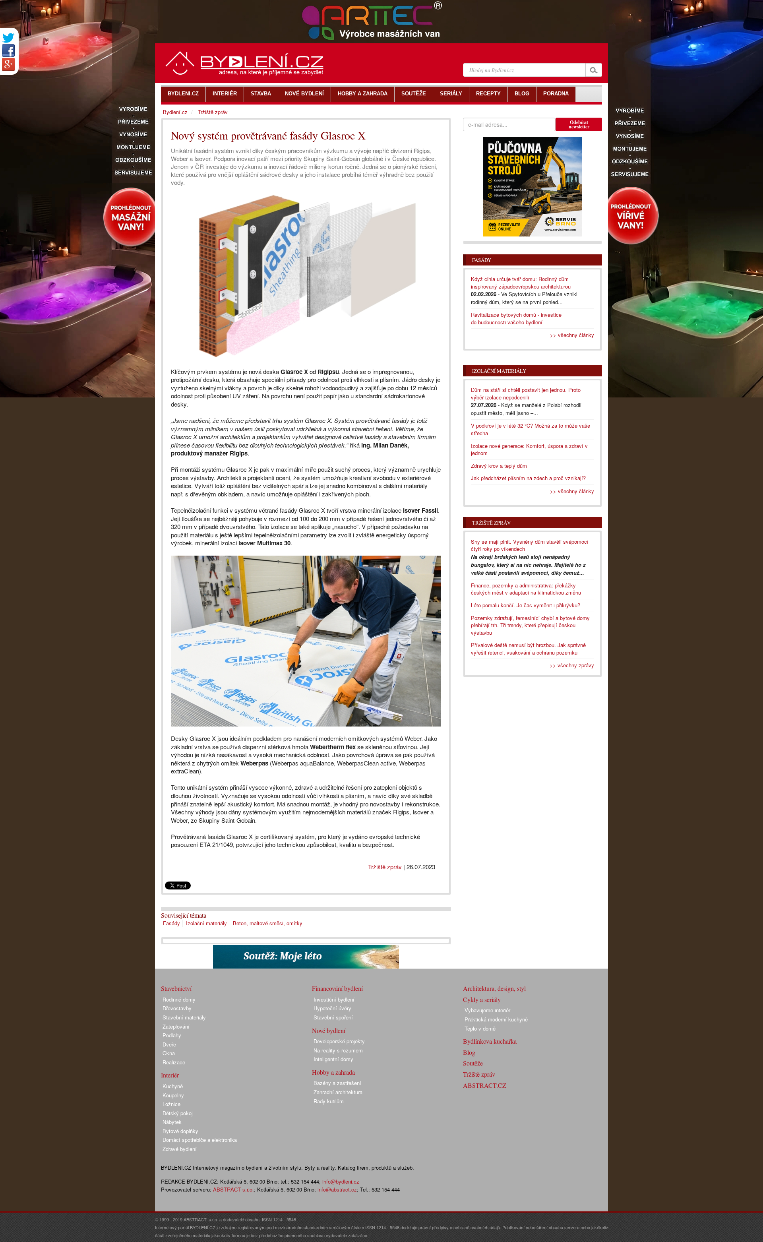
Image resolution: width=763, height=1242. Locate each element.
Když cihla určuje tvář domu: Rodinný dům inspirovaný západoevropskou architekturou (521, 282)
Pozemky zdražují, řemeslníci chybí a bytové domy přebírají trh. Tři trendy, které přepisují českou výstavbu (530, 625)
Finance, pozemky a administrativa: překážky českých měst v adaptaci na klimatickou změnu (526, 589)
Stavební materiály (184, 1017)
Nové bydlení (328, 1030)
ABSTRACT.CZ (484, 1085)
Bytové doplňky (180, 1131)
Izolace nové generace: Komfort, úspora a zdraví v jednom (529, 449)
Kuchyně (173, 1086)
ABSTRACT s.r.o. (233, 1189)
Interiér (170, 1075)
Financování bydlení (337, 988)
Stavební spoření (333, 1017)
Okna (169, 1053)
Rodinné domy (179, 999)
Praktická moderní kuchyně (496, 1019)
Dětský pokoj (178, 1113)
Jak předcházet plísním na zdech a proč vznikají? (528, 478)
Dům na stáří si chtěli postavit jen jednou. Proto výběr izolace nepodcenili (526, 393)
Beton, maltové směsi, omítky (267, 923)
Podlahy (172, 1035)
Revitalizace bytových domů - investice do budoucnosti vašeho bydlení (516, 318)
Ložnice (171, 1104)
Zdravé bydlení (180, 1149)
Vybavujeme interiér (487, 1010)
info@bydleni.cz (340, 1181)
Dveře (169, 1044)
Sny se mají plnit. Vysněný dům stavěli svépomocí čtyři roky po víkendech (530, 545)
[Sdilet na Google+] (8, 64)
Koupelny (173, 1095)
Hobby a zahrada (333, 1072)
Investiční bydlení (334, 999)
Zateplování (176, 1026)
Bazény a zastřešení (337, 1083)
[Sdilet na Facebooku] (8, 50)
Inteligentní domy (333, 1059)
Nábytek (172, 1122)
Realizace (174, 1062)
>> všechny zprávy (572, 665)
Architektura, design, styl (494, 988)
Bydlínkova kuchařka (490, 1041)
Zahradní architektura (338, 1092)
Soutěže (473, 1063)
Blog (469, 1052)
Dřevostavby (177, 1008)
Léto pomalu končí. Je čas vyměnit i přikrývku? (525, 605)
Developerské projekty (339, 1041)
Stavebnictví (176, 988)
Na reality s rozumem (338, 1050)
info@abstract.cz (337, 1189)
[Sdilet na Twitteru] (8, 38)
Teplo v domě (480, 1028)
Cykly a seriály (482, 999)
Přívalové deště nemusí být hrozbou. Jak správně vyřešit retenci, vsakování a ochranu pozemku (528, 648)
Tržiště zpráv (385, 866)
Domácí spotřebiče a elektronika (200, 1139)
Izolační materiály (206, 923)
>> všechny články (572, 335)
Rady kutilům (329, 1101)
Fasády (171, 923)
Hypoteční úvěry (332, 1008)
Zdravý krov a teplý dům (499, 465)
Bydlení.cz (175, 112)
